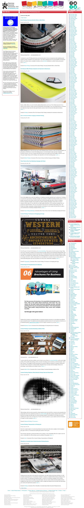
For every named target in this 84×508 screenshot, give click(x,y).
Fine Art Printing (73, 307)
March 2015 (72, 152)
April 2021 (72, 56)
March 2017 (72, 120)
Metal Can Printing (74, 354)
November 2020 (73, 63)
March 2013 (72, 183)
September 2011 (73, 207)
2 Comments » (35, 421)
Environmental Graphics (75, 303)
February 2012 (73, 200)
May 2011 (72, 212)
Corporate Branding (74, 283)
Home (9, 490)
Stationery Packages (74, 408)
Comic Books (73, 281)
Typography (27, 261)
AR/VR (71, 249)
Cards (71, 273)
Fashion (72, 306)
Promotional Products (74, 395)
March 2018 (72, 104)
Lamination (72, 337)
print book (45, 61)
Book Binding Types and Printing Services (12, 497)
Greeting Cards (73, 315)
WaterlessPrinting (28, 421)
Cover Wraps (73, 284)
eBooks (71, 299)
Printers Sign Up (31, 490)
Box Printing (72, 265)
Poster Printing (75, 339)
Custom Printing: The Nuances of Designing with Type (32, 213)
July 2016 (72, 131)
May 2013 (72, 180)
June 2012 (72, 195)
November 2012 (73, 188)
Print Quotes (24, 490)
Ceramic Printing (73, 277)
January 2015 (73, 154)
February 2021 (73, 59)
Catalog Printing (73, 276)
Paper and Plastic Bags (75, 364)
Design (71, 291)
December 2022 (73, 30)
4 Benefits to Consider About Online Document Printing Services (35, 441)
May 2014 (72, 165)
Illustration (72, 318)
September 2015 (73, 144)
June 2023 (72, 22)
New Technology (73, 357)
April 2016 (72, 135)
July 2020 (72, 68)
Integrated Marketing (74, 327)
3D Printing (72, 244)
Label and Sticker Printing (75, 332)
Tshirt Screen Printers (65, 504)
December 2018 (73, 93)
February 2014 (73, 169)
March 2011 (72, 214)
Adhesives (72, 246)
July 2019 (72, 83)
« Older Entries (24, 17)
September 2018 (73, 97)
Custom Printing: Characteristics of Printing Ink (31, 424)
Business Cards (28, 325)
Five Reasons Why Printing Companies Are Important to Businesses (35, 68)
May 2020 (72, 70)
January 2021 (73, 60)
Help (64, 490)
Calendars (72, 272)
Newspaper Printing (74, 358)
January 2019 (73, 91)
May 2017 (72, 118)
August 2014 (72, 161)
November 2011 (73, 204)
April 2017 (72, 119)
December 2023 (73, 14)
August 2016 (72, 129)
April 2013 (72, 182)
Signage (72, 404)
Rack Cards (72, 397)
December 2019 (73, 77)
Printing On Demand (74, 389)
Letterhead (72, 342)
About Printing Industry (16, 490)
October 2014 (73, 158)
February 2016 (73, 137)
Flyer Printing (27, 210)
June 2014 (72, 163)
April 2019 (72, 87)
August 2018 (72, 98)
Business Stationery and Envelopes (11, 502)
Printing (26, 112)
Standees (72, 406)
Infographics (72, 323)
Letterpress (72, 343)
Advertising (72, 247)
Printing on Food (73, 391)
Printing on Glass (73, 392)
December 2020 (73, 61)
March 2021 (72, 57)
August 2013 (72, 176)
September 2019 (73, 81)
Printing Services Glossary (41, 490)
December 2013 (73, 171)
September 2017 (73, 112)
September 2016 (73, 128)
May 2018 (72, 102)
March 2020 (72, 73)
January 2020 (73, 76)
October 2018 (73, 95)
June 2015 (72, 148)
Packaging (72, 362)
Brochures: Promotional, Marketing (10, 500)
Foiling (71, 311)
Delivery (72, 290)
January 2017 (73, 123)
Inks (25, 438)
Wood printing (73, 417)
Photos (71, 370)
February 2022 (73, 43)
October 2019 (73, 80)
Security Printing (73, 401)
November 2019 (73, 78)
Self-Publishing (73, 402)
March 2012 (72, 199)
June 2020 (72, 69)
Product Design (73, 393)
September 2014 (73, 159)
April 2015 (72, 150)
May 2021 (72, 55)
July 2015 (72, 146)
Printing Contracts (74, 388)
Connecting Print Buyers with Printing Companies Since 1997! (42, 491)
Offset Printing (73, 360)
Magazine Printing (73, 346)
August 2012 (72, 192)
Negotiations (72, 355)
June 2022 (72, 38)
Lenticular (72, 341)
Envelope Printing (73, 302)
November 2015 (73, 141)
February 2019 (73, 90)
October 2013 (73, 174)
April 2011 (72, 213)
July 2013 (72, 178)
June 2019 (72, 85)
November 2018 (73, 94)
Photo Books (72, 368)
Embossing (72, 301)
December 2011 (73, 203)
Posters (72, 380)
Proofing (72, 396)
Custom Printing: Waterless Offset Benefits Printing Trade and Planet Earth (37, 372)
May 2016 (72, 133)
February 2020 (73, 74)
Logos (71, 345)
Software (72, 405)
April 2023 (72, 25)
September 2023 (73, 18)
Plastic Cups (72, 374)
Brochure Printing (73, 266)
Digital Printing (73, 295)
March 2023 (72, 26)
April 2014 (72, 166)
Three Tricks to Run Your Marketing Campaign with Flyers (33, 161)
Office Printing (73, 359)
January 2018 (73, 107)
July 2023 (72, 21)
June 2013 (72, 179)
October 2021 (73, 48)
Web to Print (27, 369)
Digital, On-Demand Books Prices (29, 504)
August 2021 (72, 51)
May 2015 (72, 149)
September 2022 (73, 34)
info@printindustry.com (7, 93)
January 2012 (73, 201)
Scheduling (72, 398)
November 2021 (73, 47)
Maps (71, 350)
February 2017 (73, 121)
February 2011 (73, 216)
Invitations (72, 329)
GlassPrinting (73, 314)
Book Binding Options (76, 257)
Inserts (71, 325)
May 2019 (72, 86)
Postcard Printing (73, 379)
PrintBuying (72, 385)
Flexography (72, 308)
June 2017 (72, 116)
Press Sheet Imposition (75, 384)
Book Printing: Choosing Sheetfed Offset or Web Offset (33, 20)
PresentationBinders (74, 383)
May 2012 (72, 196)
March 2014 (72, 167)
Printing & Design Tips (52, 490)
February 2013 (73, 184)
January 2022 (73, 44)
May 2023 (72, 23)
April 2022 (72, 40)
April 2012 (72, 197)
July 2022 (72, 36)
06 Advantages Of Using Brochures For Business (31, 264)
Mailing (71, 349)
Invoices (72, 331)
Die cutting (72, 293)
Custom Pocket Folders (75, 289)
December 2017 (73, 108)
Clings (71, 279)
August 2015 (72, 145)
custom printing (43, 413)
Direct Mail (72, 297)
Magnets (72, 347)
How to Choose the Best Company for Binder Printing (32, 115)
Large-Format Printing (74, 338)
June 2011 (72, 211)
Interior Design (73, 328)
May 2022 (72, 39)
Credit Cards (72, 285)
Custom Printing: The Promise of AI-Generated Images (75, 224)
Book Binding (73, 255)
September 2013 (73, 175)
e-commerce (72, 298)
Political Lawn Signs (74, 376)
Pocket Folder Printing (74, 375)
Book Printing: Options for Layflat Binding (75, 228)
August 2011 (72, 208)
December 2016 (73, 124)
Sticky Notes (72, 409)
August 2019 (72, 82)
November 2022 (73, 31)
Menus (71, 353)
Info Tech (72, 322)
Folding (71, 312)
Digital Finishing (73, 294)
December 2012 (73, 187)
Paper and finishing (74, 363)
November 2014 (73, 157)
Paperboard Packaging (74, 367)
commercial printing (42, 251)
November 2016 (73, 125)
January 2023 (73, 28)
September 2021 (73, 49)
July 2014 (72, 162)
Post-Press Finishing (74, 378)
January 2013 (73, 186)
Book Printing (27, 65)
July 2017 (72, 115)
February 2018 (73, 106)
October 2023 (73, 17)
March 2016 (72, 136)
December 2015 (73, 140)
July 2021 (72, 52)
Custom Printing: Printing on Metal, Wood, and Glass (75, 233)
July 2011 (72, 209)
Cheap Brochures (7, 504)
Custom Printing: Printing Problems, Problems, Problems (75, 230)
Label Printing (74, 335)
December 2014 (73, 156)
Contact (60, 490)
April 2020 (72, 72)
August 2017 (72, 114)
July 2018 (72, 99)
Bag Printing (72, 252)
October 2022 (73, 32)
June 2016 (72, 132)
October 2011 (73, 205)
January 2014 (73, 170)
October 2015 (73, 142)
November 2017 (73, 110)
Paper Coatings (73, 366)
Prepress (72, 381)
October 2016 (73, 127)
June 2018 (72, 101)
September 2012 (73, 191)
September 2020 (73, 65)
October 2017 (73, 111)
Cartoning (72, 275)
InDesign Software (74, 319)
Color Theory (73, 280)
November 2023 (73, 15)
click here (13, 43)
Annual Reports (73, 248)
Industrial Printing (73, 320)
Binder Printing (27, 157)
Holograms (72, 316)
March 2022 (72, 42)
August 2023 (72, 19)
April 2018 (72, 103)
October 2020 (73, 64)
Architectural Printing (74, 251)
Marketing (32, 210)
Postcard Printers (45, 504)
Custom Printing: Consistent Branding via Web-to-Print (33, 328)
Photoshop (72, 371)
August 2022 (72, 35)
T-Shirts (72, 410)
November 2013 (73, 173)
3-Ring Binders (73, 243)
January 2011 (73, 217)
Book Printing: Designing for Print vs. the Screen (75, 237)
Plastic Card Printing (74, 372)
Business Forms (73, 271)
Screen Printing (73, 400)
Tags (71, 412)
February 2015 (73, 153)
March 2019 (72, 89)
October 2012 (73, 190)
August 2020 (72, 66)
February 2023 (73, 27)
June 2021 (72, 53)
